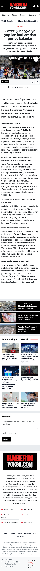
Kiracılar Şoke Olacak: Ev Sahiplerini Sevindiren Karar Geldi (20, 21)
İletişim (7, 562)
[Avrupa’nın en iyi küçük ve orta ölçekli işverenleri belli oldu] (10, 397)
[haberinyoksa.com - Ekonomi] (18, 6)
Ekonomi (32, 15)
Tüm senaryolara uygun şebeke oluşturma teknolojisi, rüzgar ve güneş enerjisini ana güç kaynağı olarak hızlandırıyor (10, 383)
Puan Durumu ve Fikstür (8, 516)
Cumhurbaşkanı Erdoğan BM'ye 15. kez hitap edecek (29, 379)
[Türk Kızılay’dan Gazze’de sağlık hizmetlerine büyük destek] (10, 348)
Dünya (14, 15)
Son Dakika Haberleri (11, 522)
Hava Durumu (8, 509)
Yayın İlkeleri (8, 566)
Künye (18, 562)
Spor (34, 534)
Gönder (6, 439)
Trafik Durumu (28, 509)
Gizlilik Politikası (8, 560)
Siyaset (23, 15)
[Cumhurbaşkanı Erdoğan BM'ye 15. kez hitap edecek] (29, 371)
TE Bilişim (31, 563)
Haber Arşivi (28, 522)
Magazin (20, 536)
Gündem (5, 15)
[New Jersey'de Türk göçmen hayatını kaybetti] (29, 397)
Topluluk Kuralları (10, 564)
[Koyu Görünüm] (37, 6)
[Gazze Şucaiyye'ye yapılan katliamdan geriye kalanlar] (20, 67)
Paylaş (6, 82)
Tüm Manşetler (28, 515)
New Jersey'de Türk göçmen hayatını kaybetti (28, 405)
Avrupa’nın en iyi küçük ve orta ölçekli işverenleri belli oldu (10, 405)
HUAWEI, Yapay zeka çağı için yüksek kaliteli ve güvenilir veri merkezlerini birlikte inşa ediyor (29, 358)
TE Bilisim (13, 87)
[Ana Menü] (2, 6)
